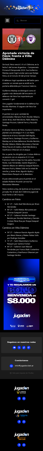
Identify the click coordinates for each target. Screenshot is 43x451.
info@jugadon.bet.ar (24, 366)
